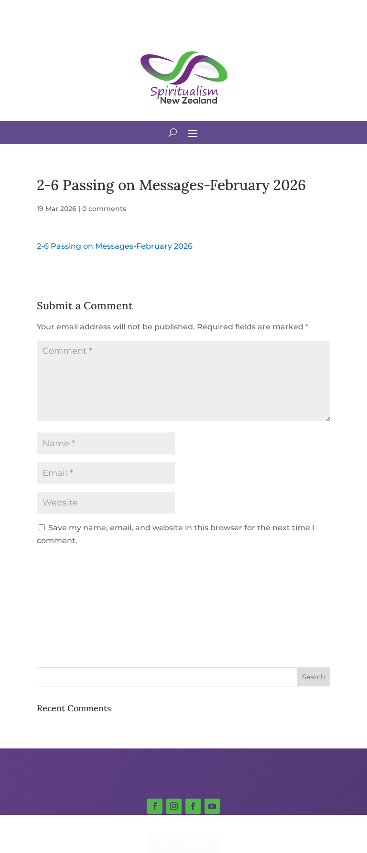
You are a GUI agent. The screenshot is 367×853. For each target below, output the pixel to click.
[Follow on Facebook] (154, 806)
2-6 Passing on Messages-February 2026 (115, 246)
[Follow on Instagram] (174, 806)
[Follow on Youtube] (212, 806)
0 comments (104, 208)
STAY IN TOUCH (183, 843)
